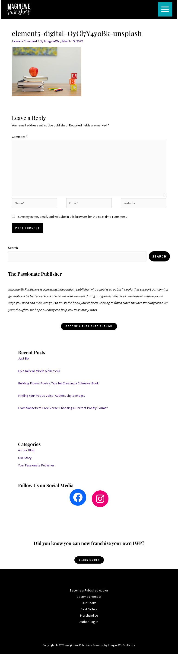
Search (13, 248)
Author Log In (88, 622)
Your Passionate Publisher (36, 465)
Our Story (25, 458)
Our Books (89, 603)
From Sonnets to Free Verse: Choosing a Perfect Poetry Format (63, 408)
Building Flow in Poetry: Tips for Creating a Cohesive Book (58, 383)
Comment (19, 137)
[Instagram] (100, 498)
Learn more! (89, 560)
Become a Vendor (89, 597)
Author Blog (26, 450)
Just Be (23, 358)
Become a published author (89, 326)
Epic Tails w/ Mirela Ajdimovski (39, 371)
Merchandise (89, 615)
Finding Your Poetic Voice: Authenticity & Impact (51, 395)
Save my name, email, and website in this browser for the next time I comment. (72, 217)
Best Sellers (89, 609)
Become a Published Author (89, 590)
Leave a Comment (24, 41)
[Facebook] (78, 497)
